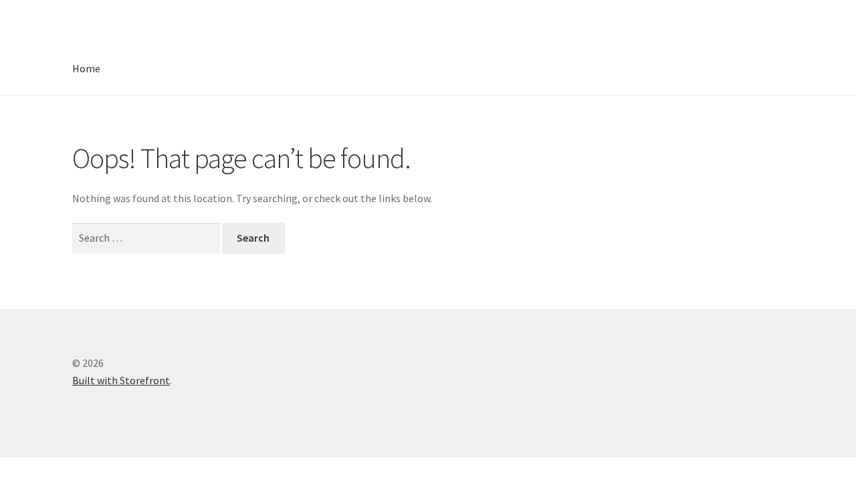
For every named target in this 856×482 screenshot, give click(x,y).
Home (86, 68)
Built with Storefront (121, 380)
